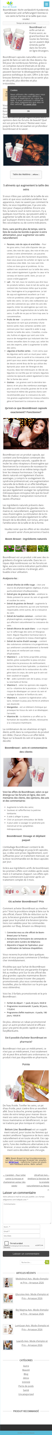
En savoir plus (29, 104)
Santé (26, 1390)
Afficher (35, 174)
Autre (26, 1365)
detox (26, 1377)
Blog (26, 1374)
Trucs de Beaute (28, 1433)
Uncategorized (26, 1394)
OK (28, 111)
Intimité (26, 1382)
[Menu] (46, 4)
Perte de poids (26, 1386)
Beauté (26, 1370)
